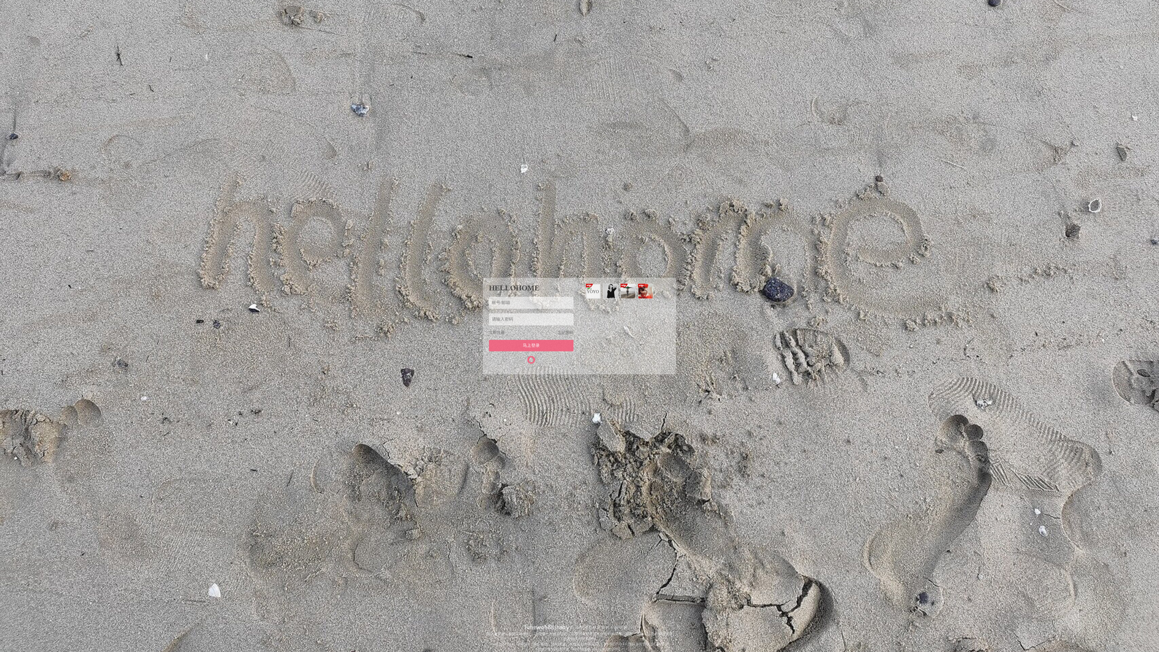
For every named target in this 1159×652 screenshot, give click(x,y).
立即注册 (497, 332)
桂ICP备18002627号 (553, 649)
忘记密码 (565, 332)
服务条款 (540, 644)
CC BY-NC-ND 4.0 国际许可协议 (624, 644)
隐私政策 (558, 644)
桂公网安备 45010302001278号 (597, 649)
